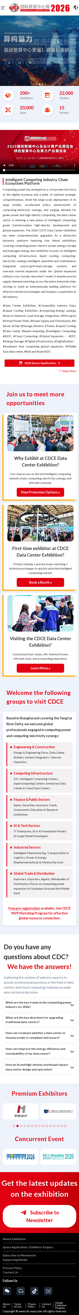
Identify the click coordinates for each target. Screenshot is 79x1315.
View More (69, 371)
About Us (6, 1305)
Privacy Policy (32, 1305)
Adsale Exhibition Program (61, 1305)
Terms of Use (17, 1305)
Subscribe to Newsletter (42, 1216)
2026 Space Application (40, 363)
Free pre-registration (24, 908)
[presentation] (2, 49)
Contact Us (46, 1305)
